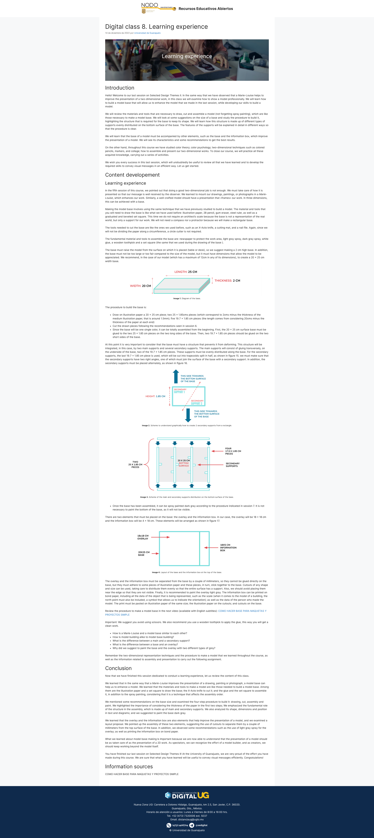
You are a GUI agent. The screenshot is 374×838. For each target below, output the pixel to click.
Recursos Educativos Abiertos (206, 8)
